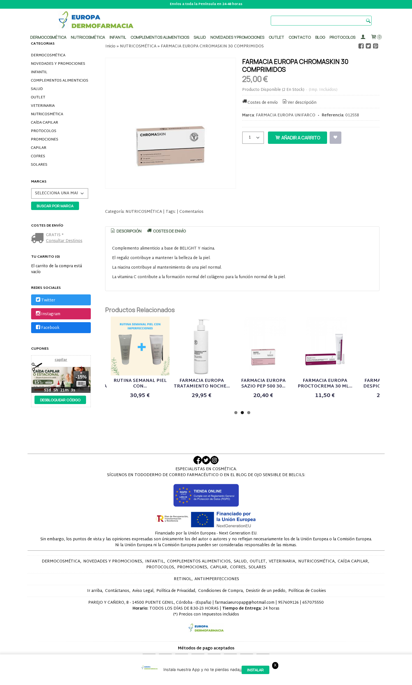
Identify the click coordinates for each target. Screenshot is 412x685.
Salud (200, 37)
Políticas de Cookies (307, 590)
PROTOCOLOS (342, 37)
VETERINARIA (43, 106)
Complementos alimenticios (160, 37)
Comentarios (191, 211)
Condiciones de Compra (220, 590)
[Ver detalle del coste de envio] (38, 238)
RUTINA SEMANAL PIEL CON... (140, 384)
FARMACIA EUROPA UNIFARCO (285, 115)
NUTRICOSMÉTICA (47, 114)
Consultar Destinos (64, 241)
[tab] (126, 231)
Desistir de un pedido (265, 590)
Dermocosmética (48, 37)
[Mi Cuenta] (363, 37)
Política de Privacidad (175, 590)
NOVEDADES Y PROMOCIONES (58, 64)
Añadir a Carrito (300, 138)
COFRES (38, 156)
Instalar (255, 669)
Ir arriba (94, 590)
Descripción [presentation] (129, 231)
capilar (61, 360)
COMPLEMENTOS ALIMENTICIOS (59, 80)
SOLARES (39, 165)
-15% (81, 377)
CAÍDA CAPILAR (44, 122)
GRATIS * (55, 235)
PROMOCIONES (44, 139)
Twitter (48, 300)
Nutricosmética (88, 37)
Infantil (118, 37)
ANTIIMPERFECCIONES (217, 579)
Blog (320, 37)
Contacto (300, 37)
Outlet (276, 37)
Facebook (50, 327)
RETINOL (182, 579)
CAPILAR (38, 148)
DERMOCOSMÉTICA (48, 55)
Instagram (50, 314)
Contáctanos (117, 590)
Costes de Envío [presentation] (169, 231)
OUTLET (38, 97)
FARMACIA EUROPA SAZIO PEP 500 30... (263, 384)
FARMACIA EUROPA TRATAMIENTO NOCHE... (202, 384)
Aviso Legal (142, 590)
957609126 (288, 602)
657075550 (313, 602)
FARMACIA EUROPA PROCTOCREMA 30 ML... (325, 384)
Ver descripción (302, 102)
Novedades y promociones (237, 37)
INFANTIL (39, 72)
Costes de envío (262, 102)
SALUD (37, 89)
